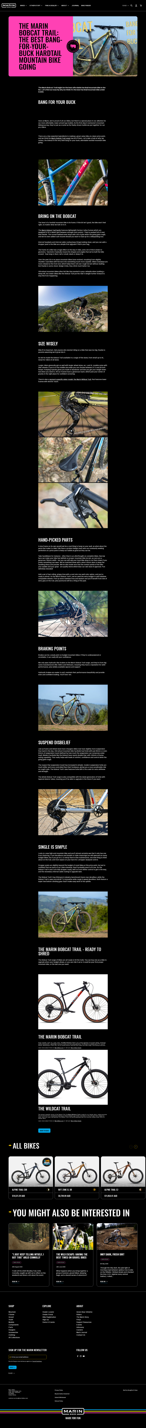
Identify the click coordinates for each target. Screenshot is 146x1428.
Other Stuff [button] (34, 5)
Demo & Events (49, 1322)
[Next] (135, 1146)
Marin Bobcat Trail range (60, 138)
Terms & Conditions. (37, 1361)
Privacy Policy (59, 1390)
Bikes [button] (22, 5)
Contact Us (80, 1335)
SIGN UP (12, 1367)
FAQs (78, 1320)
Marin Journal (81, 1332)
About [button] (64, 5)
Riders (79, 1314)
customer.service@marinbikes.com (18, 1398)
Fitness (11, 1314)
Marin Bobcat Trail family (51, 230)
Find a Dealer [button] (51, 5)
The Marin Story (82, 1317)
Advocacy (80, 1327)
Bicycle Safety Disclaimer (62, 1394)
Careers (79, 1330)
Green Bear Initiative (84, 1312)
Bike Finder (86, 5)
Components (13, 1325)
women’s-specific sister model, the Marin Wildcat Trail (70, 379)
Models (11, 1322)
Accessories (13, 1332)
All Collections (14, 1337)
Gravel (11, 1317)
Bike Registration (49, 1317)
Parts (11, 1327)
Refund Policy (59, 1401)
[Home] (9, 5)
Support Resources (83, 1322)
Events (79, 1325)
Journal (75, 5)
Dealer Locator (48, 1312)
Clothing (12, 1335)
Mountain (12, 1312)
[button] (141, 5)
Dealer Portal (48, 1314)
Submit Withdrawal (60, 1397)
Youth (11, 1320)
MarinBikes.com (59, 1047)
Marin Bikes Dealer (76, 1047)
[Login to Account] (136, 5)
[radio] (48, 1189)
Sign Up (46, 1320)
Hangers (12, 1330)
